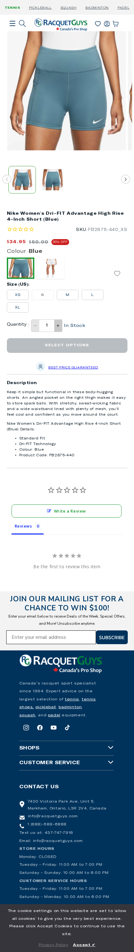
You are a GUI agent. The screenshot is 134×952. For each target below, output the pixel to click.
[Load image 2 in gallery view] (52, 179)
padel (54, 715)
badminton (70, 707)
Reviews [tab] (23, 526)
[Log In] (107, 22)
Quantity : (18, 325)
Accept (84, 945)
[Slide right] (125, 179)
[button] (12, 32)
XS (18, 295)
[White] (50, 268)
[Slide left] (7, 179)
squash (27, 715)
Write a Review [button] (70, 511)
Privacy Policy (53, 945)
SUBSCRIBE (112, 637)
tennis (72, 699)
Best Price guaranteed (73, 367)
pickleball (46, 707)
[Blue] (20, 268)
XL (17, 307)
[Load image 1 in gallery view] (22, 179)
